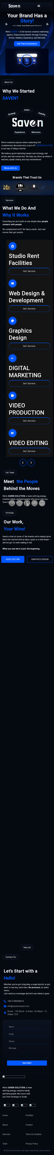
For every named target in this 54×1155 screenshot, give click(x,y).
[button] (39, 6)
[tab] (12, 559)
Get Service (29, 271)
